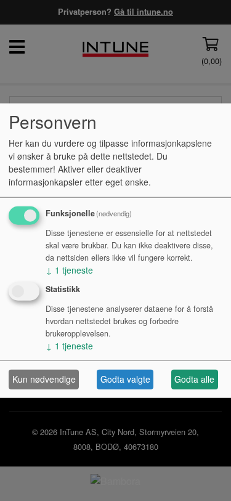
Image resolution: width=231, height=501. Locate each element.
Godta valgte (125, 379)
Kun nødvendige (44, 379)
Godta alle (194, 379)
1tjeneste (69, 270)
